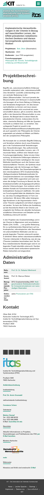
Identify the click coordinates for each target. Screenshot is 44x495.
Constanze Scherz (10, 405)
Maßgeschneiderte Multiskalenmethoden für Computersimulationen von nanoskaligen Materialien (25, 285)
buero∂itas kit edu (15, 422)
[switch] (29, 3)
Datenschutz (20, 489)
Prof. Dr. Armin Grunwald (12, 395)
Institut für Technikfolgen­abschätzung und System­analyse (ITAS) (21, 5)
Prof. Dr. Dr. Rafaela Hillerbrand (23, 270)
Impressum (9, 489)
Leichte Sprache (21, 487)
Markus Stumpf (9, 415)
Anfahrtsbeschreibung (11, 385)
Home (10, 487)
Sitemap (32, 487)
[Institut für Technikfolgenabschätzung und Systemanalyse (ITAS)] (36, 14)
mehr (5, 457)
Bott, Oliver (21, 49)
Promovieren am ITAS (24, 294)
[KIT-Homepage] (9, 3)
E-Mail (33, 468)
